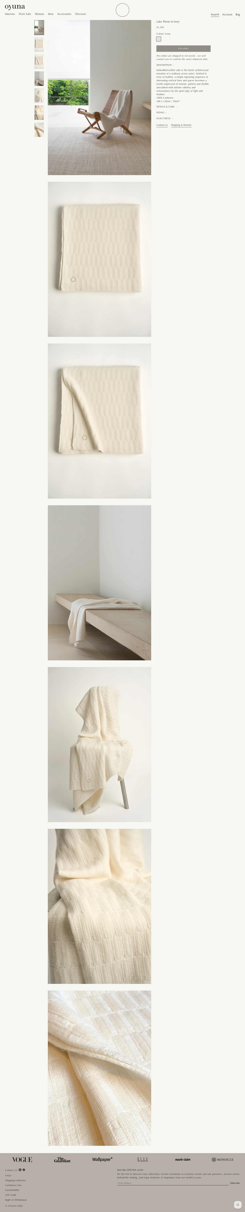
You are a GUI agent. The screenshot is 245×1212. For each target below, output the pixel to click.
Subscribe (235, 1183)
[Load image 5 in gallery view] (39, 95)
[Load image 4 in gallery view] (39, 78)
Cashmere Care (13, 1185)
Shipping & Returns (181, 125)
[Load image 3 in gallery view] (39, 61)
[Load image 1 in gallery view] (39, 27)
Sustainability (12, 1190)
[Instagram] (20, 1169)
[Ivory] (158, 39)
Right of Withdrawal (16, 1199)
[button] (11, 14)
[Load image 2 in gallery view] (39, 44)
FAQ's (8, 1175)
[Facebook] (23, 1169)
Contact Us (11, 1170)
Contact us (162, 125)
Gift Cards (10, 1194)
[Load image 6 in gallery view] (39, 112)
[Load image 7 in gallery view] (39, 129)
